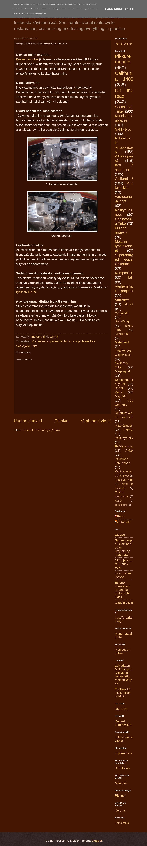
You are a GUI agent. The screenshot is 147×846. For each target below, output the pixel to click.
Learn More (113, 9)
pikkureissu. (121, 504)
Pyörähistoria (124, 446)
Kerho (119, 392)
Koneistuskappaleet (45, 341)
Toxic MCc (122, 823)
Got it (130, 9)
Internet (128, 429)
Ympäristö (122, 313)
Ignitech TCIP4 (26, 292)
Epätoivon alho (124, 479)
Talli (130, 277)
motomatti (123, 522)
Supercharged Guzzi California (124, 259)
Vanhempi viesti (96, 421)
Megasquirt (122, 371)
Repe (120, 516)
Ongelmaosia (124, 602)
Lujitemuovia (123, 753)
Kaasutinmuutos (27, 59)
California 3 (124, 179)
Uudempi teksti (28, 421)
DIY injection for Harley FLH (123, 564)
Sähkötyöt (123, 129)
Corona (120, 810)
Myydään (121, 396)
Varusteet (122, 300)
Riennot (120, 795)
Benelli (119, 388)
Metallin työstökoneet (123, 245)
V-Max (129, 450)
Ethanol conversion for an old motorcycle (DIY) (122, 590)
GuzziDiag (122, 321)
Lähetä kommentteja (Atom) (41, 430)
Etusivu (61, 421)
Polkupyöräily (124, 438)
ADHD (118, 500)
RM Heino (121, 708)
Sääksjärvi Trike (26, 346)
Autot (129, 304)
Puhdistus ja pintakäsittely (77, 341)
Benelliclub (122, 768)
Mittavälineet (123, 425)
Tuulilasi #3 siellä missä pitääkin (123, 693)
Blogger (97, 840)
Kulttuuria (121, 334)
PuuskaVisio (123, 43)
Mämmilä (121, 783)
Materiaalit (122, 342)
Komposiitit (123, 273)
